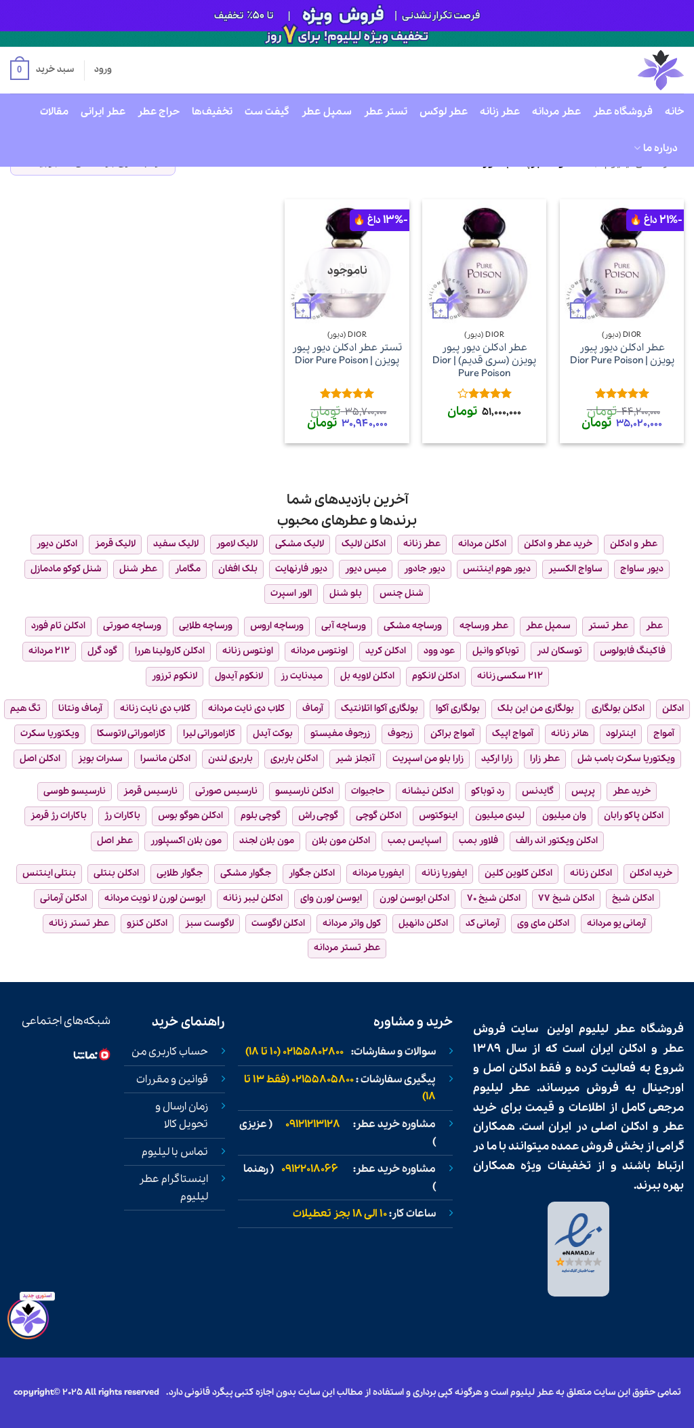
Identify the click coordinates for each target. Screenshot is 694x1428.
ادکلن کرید (385, 651)
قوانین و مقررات (172, 1079)
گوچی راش (318, 815)
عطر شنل (138, 569)
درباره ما (660, 148)
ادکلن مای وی (543, 923)
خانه (674, 112)
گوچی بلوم (261, 815)
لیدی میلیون (500, 815)
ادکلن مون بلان (341, 840)
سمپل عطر (326, 112)
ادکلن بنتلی (116, 873)
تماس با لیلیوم (175, 1152)
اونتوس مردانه (319, 651)
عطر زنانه (500, 112)
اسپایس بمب (414, 840)
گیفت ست (267, 112)
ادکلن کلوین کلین (518, 873)
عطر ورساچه (484, 625)
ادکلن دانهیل (423, 923)
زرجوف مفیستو (340, 733)
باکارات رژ (122, 815)
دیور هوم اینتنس (497, 569)
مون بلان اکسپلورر (186, 840)
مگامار (188, 569)
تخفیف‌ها (212, 112)
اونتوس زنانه (247, 651)
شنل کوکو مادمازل (66, 569)
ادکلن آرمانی (63, 898)
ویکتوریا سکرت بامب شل (626, 758)
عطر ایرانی (103, 112)
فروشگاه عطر (623, 112)
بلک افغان (238, 569)
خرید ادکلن (651, 873)
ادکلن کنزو (147, 923)
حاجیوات (367, 791)
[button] (42, 70)
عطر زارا (545, 758)
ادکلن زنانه (591, 873)
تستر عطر (385, 112)
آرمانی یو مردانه (616, 923)
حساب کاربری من (169, 1051)
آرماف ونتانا (80, 708)
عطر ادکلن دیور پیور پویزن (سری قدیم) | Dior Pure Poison (484, 361)
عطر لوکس (444, 112)
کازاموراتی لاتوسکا (131, 733)
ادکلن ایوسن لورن (414, 898)
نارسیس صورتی (226, 791)
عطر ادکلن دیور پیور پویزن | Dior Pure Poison (622, 354)
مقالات (54, 112)
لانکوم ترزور (174, 676)
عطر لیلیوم (607, 1029)
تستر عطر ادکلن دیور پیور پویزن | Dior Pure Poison (347, 354)
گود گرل (102, 651)
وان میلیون (564, 815)
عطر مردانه (556, 112)
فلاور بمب (478, 840)
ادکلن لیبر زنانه (253, 898)
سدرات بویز (100, 758)
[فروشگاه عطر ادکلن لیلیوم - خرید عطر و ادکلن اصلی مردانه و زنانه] (627, 70)
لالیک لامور (237, 543)
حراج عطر (159, 112)
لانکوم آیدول (239, 676)
